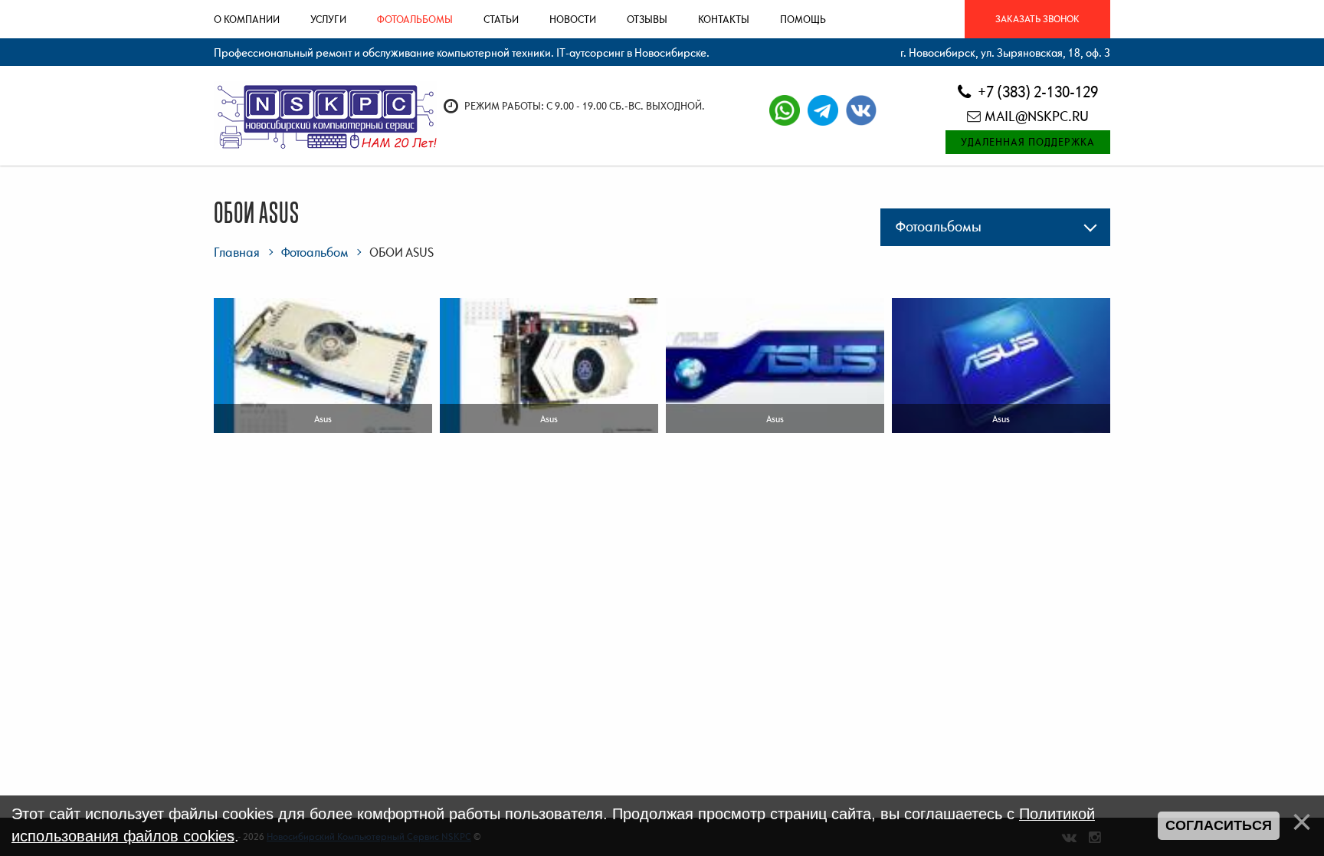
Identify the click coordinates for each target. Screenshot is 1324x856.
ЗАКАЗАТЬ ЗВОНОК (1037, 18)
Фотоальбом (314, 252)
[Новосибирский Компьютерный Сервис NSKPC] (325, 115)
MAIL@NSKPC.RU (1037, 116)
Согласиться (1218, 825)
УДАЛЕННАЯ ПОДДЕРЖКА (1028, 142)
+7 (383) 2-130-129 (1036, 91)
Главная (237, 252)
